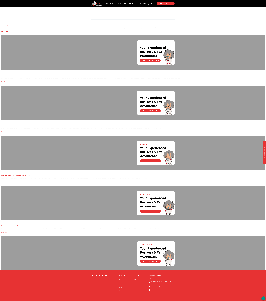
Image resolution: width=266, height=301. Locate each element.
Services (118, 3)
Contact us (131, 3)
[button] (114, 3)
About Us (121, 282)
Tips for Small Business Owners (22, 175)
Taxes (16, 75)
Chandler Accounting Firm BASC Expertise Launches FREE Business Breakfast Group (35, 221)
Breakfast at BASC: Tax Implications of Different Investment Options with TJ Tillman (35, 121)
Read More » (4, 31)
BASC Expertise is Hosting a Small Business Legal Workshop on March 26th (31, 21)
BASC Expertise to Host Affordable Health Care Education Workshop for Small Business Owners (40, 171)
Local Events (4, 25)
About (111, 3)
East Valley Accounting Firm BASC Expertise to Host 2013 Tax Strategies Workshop (35, 71)
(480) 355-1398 (154, 290)
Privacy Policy (137, 282)
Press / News (11, 25)
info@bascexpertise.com (157, 287)
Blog (125, 3)
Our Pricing (121, 287)
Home (106, 3)
